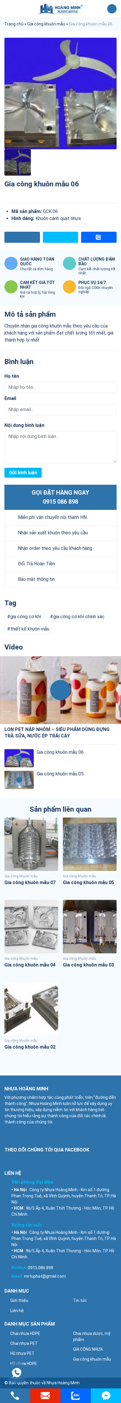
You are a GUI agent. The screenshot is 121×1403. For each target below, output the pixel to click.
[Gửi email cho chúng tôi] (45, 1395)
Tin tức (80, 1300)
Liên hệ (17, 1310)
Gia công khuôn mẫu (46, 24)
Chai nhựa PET (24, 1343)
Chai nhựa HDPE (25, 1333)
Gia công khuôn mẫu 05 (60, 774)
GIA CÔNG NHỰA (88, 1349)
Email (10, 398)
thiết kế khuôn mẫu (29, 629)
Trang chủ (13, 24)
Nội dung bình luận (24, 425)
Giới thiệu (19, 1300)
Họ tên (11, 376)
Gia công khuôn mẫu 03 (88, 965)
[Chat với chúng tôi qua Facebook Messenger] (106, 1395)
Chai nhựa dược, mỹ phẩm (91, 1336)
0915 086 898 (60, 501)
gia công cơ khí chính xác (79, 616)
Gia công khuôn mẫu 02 (30, 1047)
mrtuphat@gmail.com (45, 1276)
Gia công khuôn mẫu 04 (30, 965)
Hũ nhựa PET (22, 1353)
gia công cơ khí (25, 616)
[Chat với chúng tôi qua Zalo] (75, 1395)
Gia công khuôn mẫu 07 (30, 882)
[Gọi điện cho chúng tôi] (15, 1395)
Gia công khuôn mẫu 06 (60, 752)
